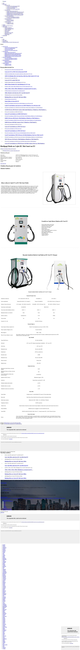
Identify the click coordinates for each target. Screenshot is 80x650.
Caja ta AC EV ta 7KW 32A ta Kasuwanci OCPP (16, 71)
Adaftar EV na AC (10, 22)
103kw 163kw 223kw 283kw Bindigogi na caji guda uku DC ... (19, 469)
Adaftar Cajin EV (8, 21)
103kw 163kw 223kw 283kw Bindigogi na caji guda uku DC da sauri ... (21, 88)
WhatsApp (2, 512)
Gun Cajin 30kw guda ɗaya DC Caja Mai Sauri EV (13, 423)
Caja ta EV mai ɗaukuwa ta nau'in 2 (13, 17)
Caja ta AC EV (7, 5)
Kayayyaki (4, 4)
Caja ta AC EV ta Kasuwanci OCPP (13, 6)
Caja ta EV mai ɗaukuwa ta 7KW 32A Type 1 (15, 130)
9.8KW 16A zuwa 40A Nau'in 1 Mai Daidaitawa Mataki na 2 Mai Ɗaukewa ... (22, 118)
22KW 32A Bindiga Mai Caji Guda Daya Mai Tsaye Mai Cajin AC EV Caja (22, 76)
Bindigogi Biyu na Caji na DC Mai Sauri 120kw (15, 461)
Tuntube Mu (5, 35)
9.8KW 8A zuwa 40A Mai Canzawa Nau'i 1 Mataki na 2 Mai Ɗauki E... (21, 122)
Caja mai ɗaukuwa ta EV (38, 498)
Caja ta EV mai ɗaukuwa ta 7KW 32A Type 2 (15, 126)
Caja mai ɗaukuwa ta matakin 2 (5, 498)
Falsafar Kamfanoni (8, 27)
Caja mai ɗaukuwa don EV (47, 498)
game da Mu (5, 26)
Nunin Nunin (7, 34)
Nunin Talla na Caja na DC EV (10, 52)
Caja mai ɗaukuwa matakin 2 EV (17, 498)
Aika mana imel (3, 163)
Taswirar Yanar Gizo (4, 497)
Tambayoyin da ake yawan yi (8, 25)
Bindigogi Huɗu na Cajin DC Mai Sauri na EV (15, 14)
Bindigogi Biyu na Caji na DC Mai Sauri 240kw (12, 422)
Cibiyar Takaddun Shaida (9, 28)
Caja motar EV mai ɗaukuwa (28, 498)
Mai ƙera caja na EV (6, 499)
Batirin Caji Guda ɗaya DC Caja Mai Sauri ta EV (13, 53)
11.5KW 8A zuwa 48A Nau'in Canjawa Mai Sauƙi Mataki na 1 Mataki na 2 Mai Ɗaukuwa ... (26, 109)
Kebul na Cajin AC (10, 19)
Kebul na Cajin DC (10, 20)
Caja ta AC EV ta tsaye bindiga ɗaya (13, 9)
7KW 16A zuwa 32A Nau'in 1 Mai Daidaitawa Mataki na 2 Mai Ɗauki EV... (22, 139)
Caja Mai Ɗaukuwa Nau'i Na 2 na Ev (59, 498)
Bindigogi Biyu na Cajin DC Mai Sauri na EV (13, 54)
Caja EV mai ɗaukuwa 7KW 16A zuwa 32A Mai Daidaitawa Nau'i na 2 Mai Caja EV (24, 135)
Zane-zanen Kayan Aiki (9, 32)
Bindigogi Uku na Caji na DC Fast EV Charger (15, 13)
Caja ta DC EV (7, 10)
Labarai (4, 24)
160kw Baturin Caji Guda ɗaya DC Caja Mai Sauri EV (17, 92)
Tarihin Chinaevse (8, 29)
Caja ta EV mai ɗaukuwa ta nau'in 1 (13, 16)
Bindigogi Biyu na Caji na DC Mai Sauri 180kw (15, 97)
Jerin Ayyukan (7, 30)
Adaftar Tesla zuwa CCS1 (7, 509)
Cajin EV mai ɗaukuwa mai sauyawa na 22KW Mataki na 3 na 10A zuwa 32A (22, 105)
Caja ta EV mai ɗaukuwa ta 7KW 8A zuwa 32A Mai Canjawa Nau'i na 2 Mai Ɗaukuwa (25, 143)
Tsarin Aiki (7, 31)
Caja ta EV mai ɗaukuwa (9, 15)
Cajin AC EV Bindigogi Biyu (12, 7)
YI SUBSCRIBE (3, 482)
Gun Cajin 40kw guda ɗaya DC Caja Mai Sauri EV (16, 457)
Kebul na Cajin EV (8, 18)
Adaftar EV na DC (10, 23)
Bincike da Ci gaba (8, 33)
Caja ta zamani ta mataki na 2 (8, 500)
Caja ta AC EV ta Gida (11, 8)
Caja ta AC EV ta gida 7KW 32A (12, 80)
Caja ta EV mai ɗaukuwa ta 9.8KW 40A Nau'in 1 (16, 113)
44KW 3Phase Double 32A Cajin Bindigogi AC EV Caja (17, 84)
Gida (3, 3)
